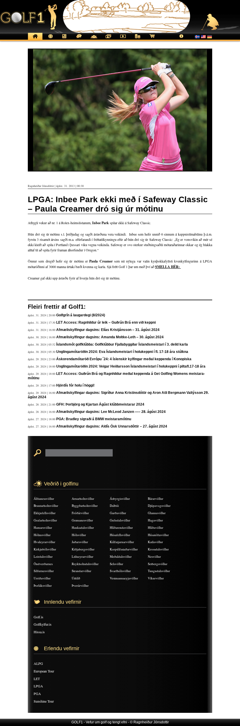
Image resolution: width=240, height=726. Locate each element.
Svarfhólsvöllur (120, 571)
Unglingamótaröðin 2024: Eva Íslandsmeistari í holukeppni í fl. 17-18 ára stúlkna (122, 352)
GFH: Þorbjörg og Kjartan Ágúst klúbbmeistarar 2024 (100, 404)
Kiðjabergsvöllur (83, 549)
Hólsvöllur (79, 535)
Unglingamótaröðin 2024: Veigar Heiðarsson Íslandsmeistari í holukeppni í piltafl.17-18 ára (130, 366)
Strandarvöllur (81, 571)
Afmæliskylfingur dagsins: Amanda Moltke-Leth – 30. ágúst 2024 (110, 337)
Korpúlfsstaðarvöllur (124, 549)
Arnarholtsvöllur (83, 498)
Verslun (152, 39)
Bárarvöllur (155, 498)
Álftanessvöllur (44, 498)
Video (123, 39)
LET (37, 678)
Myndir (108, 39)
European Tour (44, 671)
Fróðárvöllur (80, 513)
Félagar (93, 39)
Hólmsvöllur (42, 535)
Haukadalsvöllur (83, 527)
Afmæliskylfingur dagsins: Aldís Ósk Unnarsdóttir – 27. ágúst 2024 (111, 426)
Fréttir (49, 39)
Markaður (137, 39)
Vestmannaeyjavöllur (124, 578)
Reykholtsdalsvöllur (85, 564)
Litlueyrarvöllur (82, 556)
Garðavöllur (118, 513)
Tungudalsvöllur (159, 571)
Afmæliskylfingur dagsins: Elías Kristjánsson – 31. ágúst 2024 (108, 330)
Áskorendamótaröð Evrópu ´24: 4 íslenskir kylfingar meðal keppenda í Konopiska (123, 359)
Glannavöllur (157, 513)
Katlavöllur (155, 542)
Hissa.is (39, 631)
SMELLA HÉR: (168, 266)
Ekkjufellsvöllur (45, 513)
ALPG (38, 663)
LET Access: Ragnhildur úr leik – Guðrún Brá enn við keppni (106, 322)
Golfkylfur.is (43, 624)
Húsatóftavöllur (158, 535)
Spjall (79, 39)
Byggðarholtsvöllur (85, 505)
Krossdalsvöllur (158, 549)
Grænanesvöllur (82, 520)
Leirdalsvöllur (43, 556)
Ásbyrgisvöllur (120, 498)
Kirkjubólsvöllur (45, 549)
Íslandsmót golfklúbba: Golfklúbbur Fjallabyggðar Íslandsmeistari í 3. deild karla (122, 344)
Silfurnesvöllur (44, 571)
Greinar (64, 39)
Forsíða (35, 39)
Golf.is (38, 617)
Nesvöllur (154, 556)
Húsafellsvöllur (120, 535)
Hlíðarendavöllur (121, 527)
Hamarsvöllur (43, 527)
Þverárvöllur (80, 585)
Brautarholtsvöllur (46, 505)
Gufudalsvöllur (120, 520)
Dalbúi (114, 505)
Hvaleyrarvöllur (44, 542)
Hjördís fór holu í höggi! (75, 385)
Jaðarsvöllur (80, 542)
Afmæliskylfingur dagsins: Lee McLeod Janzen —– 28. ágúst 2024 (111, 412)
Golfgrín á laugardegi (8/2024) (80, 315)
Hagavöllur (155, 520)
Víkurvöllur (156, 578)
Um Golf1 (181, 39)
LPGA (38, 686)
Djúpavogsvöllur (159, 505)
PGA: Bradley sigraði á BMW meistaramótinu (93, 419)
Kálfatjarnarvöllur (122, 542)
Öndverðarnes (43, 564)
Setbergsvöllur (157, 564)
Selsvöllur (116, 564)
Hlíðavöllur (155, 527)
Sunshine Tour (44, 701)
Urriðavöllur (42, 578)
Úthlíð (76, 578)
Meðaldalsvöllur (121, 556)
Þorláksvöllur (43, 585)
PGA (37, 693)
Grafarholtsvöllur (45, 520)
